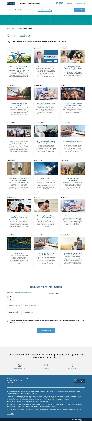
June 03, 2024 (37, 197)
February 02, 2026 (65, 85)
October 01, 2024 (65, 160)
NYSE (17, 380)
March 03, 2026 (10, 85)
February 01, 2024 (65, 197)
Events (58, 10)
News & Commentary (45, 10)
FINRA (14, 380)
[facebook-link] (57, 3)
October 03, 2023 (65, 234)
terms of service (19, 322)
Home (9, 10)
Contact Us (79, 10)
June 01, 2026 (10, 48)
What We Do (30, 10)
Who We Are (18, 10)
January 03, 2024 (11, 234)
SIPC (21, 380)
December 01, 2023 (38, 234)
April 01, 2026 (64, 48)
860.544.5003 (46, 368)
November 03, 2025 (38, 122)
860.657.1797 (72, 368)
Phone (12, 297)
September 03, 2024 (11, 197)
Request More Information (46, 287)
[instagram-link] (62, 3)
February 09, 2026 (38, 85)
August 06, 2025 (11, 160)
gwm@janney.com (19, 368)
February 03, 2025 (38, 160)
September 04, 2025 (65, 122)
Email (11, 300)
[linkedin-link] (60, 3)
